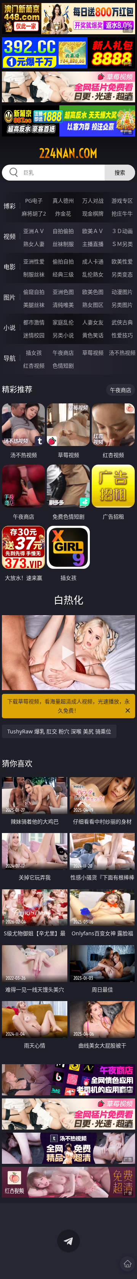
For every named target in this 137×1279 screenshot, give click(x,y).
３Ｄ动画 (122, 231)
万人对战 (93, 200)
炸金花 (63, 213)
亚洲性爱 (34, 261)
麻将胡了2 (34, 213)
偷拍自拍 (63, 261)
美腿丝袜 (34, 304)
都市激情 (34, 322)
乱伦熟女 (93, 274)
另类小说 (63, 335)
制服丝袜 (34, 274)
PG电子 (34, 200)
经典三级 (63, 274)
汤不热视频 (122, 352)
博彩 (9, 206)
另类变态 (122, 274)
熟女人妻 (34, 244)
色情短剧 (63, 365)
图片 (9, 297)
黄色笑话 (93, 335)
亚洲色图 (63, 291)
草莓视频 (93, 352)
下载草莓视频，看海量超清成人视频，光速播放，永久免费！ (68, 706)
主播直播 (93, 244)
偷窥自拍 (34, 291)
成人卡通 (93, 261)
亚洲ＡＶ (34, 231)
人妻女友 (93, 322)
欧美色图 (93, 291)
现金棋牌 (93, 213)
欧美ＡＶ (93, 231)
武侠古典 (122, 322)
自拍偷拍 (63, 231)
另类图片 (122, 304)
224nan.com (68, 153)
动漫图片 (122, 291)
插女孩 (34, 352)
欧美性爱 (122, 261)
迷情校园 (34, 335)
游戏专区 (122, 200)
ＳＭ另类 (122, 244)
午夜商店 (63, 352)
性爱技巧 (122, 335)
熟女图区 (93, 304)
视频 (9, 236)
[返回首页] (127, 1263)
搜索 (120, 172)
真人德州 (63, 200)
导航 (9, 358)
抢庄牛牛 (122, 213)
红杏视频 (34, 365)
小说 (9, 328)
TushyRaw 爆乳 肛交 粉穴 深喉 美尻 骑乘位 (59, 731)
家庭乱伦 (63, 322)
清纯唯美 (63, 304)
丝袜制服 (63, 244)
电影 (9, 267)
